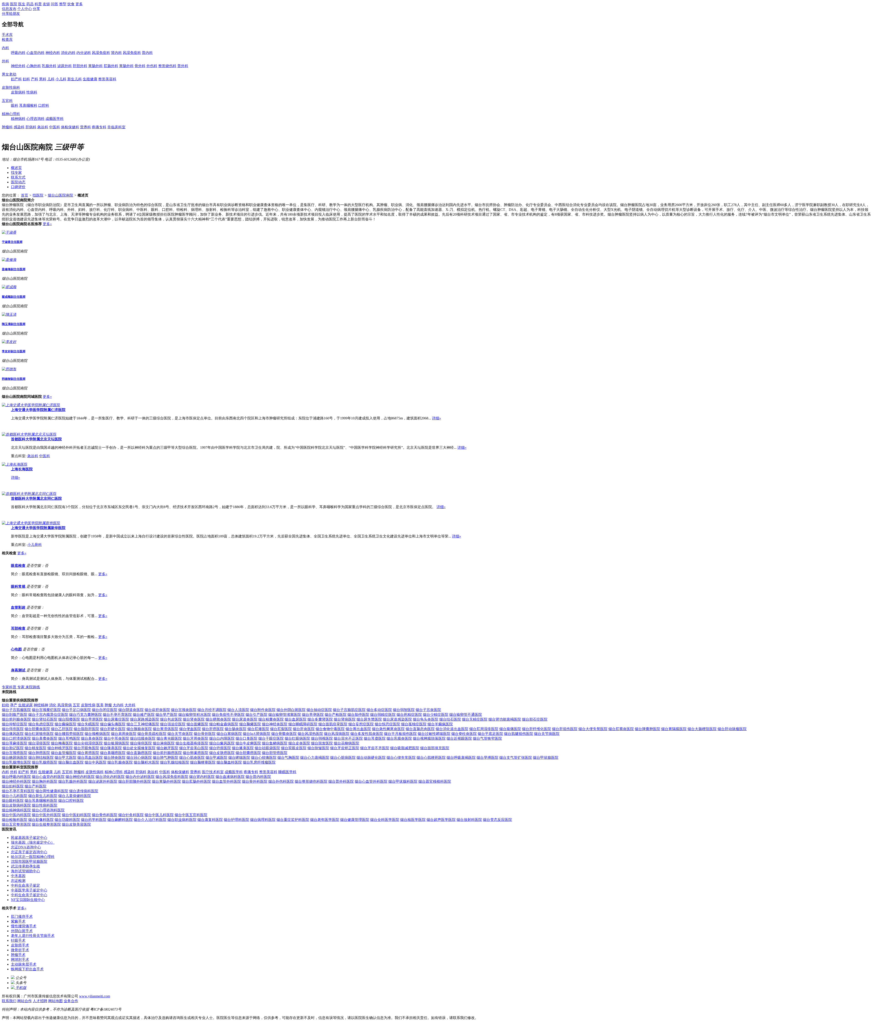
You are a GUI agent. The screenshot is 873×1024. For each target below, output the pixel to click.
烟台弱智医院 (404, 710)
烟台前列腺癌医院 (167, 753)
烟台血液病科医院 (230, 777)
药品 (30, 4)
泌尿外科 (64, 66)
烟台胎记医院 (13, 748)
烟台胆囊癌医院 (248, 753)
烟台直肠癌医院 (139, 753)
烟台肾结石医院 (44, 719)
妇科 (26, 79)
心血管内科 (35, 53)
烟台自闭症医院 (104, 710)
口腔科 (43, 105)
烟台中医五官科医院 (191, 815)
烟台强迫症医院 (173, 724)
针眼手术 (18, 940)
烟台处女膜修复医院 (139, 748)
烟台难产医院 (144, 714)
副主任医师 (13, 269)
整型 (62, 4)
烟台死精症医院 (409, 714)
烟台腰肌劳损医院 (69, 734)
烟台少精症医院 (435, 714)
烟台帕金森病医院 (223, 724)
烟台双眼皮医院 (293, 748)
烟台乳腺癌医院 (44, 762)
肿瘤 (108, 705)
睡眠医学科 (287, 772)
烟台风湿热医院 (310, 734)
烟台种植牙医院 (60, 748)
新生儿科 (74, 79)
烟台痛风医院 (13, 734)
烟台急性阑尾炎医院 (388, 729)
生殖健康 (90, 79)
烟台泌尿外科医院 (102, 781)
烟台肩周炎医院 (123, 734)
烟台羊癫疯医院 (440, 724)
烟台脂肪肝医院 (86, 729)
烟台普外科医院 (341, 781)
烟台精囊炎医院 (271, 719)
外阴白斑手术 (22, 931)
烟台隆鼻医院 (111, 748)
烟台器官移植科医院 (434, 781)
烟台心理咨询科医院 (48, 810)
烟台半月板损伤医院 (400, 734)
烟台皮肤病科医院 (16, 805)
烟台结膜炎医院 (143, 738)
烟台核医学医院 (413, 820)
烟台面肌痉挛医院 (332, 724)
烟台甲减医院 (216, 757)
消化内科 (68, 53)
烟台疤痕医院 (220, 748)
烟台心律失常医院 (401, 757)
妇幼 (5, 705)
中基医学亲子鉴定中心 (29, 890)
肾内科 (116, 53)
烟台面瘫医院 (197, 724)
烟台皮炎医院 (299, 743)
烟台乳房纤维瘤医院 (259, 762)
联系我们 (9, 1001)
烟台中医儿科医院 (159, 815)
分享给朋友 (11, 13)
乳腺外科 (49, 66)
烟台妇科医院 (13, 786)
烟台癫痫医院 (65, 724)
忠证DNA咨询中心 (26, 847)
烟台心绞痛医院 (263, 757)
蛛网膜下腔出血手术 (27, 969)
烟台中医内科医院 (16, 815)
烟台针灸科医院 (131, 815)
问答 (54, 4)
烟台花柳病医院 (346, 743)
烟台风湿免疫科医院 (172, 777)
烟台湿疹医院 (39, 743)
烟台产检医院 (335, 714)
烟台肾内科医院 (202, 777)
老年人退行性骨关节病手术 (33, 936)
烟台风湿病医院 (336, 734)
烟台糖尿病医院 (14, 757)
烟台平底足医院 (490, 734)
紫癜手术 (18, 921)
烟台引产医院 (256, 714)
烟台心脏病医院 (343, 757)
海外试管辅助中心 (25, 871)
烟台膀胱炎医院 (218, 719)
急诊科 (42, 127)
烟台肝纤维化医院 (536, 729)
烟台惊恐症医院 (387, 724)
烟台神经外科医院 (16, 781)
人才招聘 (40, 1001)
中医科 (54, 127)
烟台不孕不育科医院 (18, 791)
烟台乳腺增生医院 (16, 762)
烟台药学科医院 (93, 820)
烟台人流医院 (238, 710)
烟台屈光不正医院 (348, 738)
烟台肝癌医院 (213, 729)
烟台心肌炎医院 (192, 757)
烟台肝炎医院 (304, 729)
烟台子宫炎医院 (428, 710)
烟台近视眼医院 (459, 738)
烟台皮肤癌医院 (222, 753)
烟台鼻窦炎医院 (44, 738)
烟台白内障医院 (222, 738)
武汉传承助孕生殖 (25, 866)
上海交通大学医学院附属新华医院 (38, 528)
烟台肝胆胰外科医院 (134, 781)
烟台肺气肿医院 (165, 757)
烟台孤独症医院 (413, 724)
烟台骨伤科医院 (104, 815)
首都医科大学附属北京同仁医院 (36, 498)
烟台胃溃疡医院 (165, 729)
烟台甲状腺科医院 (402, 781)
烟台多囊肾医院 (320, 719)
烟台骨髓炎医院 (284, 734)
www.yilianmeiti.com (94, 996)
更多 (79, 4)
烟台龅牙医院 (167, 748)
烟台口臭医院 (246, 738)
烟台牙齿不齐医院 (374, 748)
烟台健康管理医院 (354, 820)
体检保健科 (70, 127)
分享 (36, 9)
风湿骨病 (64, 705)
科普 (38, 4)
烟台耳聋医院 (375, 738)
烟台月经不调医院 (211, 710)
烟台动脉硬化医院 (371, 757)
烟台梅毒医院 (62, 743)
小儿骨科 (34, 545)
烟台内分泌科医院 (140, 777)
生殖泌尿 (25, 705)
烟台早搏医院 (487, 757)
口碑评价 (18, 187)
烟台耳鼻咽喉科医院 (41, 800)
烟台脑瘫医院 (250, 724)
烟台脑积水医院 (146, 762)
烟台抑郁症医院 (14, 724)
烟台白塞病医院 (229, 734)
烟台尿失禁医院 (369, 719)
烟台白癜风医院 (222, 743)
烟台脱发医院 (322, 743)
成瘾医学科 (54, 119)
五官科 (7, 101)
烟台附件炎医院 (263, 710)
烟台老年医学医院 (324, 820)
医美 (100, 705)
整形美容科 (107, 79)
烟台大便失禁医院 (592, 729)
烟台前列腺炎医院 (16, 719)
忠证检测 (18, 881)
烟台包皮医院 (171, 719)
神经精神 (41, 705)
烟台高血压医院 (90, 757)
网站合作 (24, 1001)
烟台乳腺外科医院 (72, 781)
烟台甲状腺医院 (545, 757)
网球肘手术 (20, 959)
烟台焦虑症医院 (41, 724)
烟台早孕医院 (313, 714)
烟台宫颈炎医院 (183, 710)
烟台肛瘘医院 (258, 729)
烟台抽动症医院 (319, 710)
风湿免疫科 (101, 53)
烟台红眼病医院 (297, 738)
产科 (34, 79)
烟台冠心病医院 (139, 757)
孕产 (13, 705)
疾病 (5, 4)
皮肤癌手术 (20, 945)
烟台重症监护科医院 (292, 820)
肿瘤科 (7, 127)
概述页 (16, 168)
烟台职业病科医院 (181, 820)
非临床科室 (116, 127)
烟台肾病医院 (345, 719)
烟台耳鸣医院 (69, 738)
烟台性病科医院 (44, 805)
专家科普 (9, 687)
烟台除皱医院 (318, 748)
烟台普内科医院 (258, 777)
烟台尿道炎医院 (244, 719)
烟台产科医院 (35, 786)
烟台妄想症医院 (361, 724)
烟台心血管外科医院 (371, 781)
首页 (24, 195)
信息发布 (9, 9)
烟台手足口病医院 (76, 710)
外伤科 (151, 66)
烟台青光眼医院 (169, 738)
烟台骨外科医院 (254, 781)
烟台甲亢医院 (65, 757)
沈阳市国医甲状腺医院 (29, 861)
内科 (5, 48)
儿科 (51, 79)
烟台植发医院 (35, 748)
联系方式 (18, 177)
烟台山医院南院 (60, 195)
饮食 (71, 4)
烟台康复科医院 (210, 820)
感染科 (19, 127)
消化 (52, 705)
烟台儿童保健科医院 (74, 796)
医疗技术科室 (213, 772)
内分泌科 (83, 53)
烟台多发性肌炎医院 (366, 734)
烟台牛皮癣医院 (248, 743)
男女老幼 (9, 74)
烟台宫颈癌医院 (14, 753)
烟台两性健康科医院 (51, 791)
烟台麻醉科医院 (120, 820)
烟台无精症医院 (474, 719)
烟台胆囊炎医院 (37, 729)
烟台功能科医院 (67, 820)
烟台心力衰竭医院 (314, 757)
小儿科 (60, 79)
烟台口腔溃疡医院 (16, 738)
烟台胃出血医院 (358, 729)
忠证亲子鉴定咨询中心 (29, 852)
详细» (436, 418)
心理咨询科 (35, 119)
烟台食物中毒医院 (330, 729)
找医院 (38, 195)
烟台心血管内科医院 (48, 777)
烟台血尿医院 (295, 719)
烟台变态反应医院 (497, 820)
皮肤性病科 (11, 87)
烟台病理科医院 (263, 820)
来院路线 (32, 687)
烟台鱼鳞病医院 (274, 743)
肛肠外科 (111, 66)
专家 (21, 687)
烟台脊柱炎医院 (464, 734)
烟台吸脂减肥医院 (404, 748)
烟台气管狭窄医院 (487, 738)
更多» (47, 224)
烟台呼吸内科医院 (16, 777)
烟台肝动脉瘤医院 (732, 729)
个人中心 (24, 9)
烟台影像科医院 (41, 820)
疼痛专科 (99, 127)
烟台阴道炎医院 (131, 710)
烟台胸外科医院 (44, 781)
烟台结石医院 (450, 719)
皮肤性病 (88, 705)
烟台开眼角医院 (86, 748)
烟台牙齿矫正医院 (344, 748)
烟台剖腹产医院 (14, 714)
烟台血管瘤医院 (63, 753)
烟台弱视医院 (322, 738)
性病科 (31, 92)
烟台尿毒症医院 (116, 719)
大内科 (118, 705)
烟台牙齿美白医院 (193, 748)
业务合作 (71, 1001)
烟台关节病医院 (546, 734)
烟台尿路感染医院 (144, 719)
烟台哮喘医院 (239, 757)
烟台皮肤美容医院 (76, 824)
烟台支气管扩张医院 (515, 757)
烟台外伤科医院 (281, 781)
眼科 (14, 105)
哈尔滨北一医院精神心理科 (33, 857)
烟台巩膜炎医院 (399, 738)
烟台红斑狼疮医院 (39, 734)
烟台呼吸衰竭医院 (461, 757)
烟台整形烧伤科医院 (311, 781)
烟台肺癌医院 (39, 753)
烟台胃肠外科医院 (166, 781)
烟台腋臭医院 (243, 748)
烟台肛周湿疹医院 (483, 729)
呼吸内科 (18, 53)
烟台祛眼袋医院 (267, 748)
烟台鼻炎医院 (92, 738)
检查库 (7, 39)
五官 (76, 705)
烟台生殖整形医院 (46, 824)
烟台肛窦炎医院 (621, 729)
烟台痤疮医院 (141, 743)
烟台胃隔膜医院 (674, 729)
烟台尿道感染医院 (397, 719)
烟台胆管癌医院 (274, 753)
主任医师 (12, 242)
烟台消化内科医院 (110, 777)
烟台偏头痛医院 (112, 724)
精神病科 (18, 119)
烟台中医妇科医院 (76, 815)
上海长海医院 (22, 469)
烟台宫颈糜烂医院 (46, 710)
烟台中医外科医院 (46, 815)
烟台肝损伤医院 (564, 729)
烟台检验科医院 (14, 820)
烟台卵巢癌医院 (195, 753)
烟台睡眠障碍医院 (302, 724)
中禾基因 (18, 876)
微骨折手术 (20, 950)
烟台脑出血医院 (71, 762)
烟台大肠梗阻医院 (702, 729)
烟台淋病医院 (164, 743)
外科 (5, 61)
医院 (13, 4)
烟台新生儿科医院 (42, 796)
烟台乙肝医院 (62, 729)
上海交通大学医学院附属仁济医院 (38, 410)
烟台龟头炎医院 (425, 719)
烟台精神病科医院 (16, 810)
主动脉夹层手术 (23, 964)
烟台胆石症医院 (534, 719)
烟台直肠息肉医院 (420, 729)
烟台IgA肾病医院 (256, 734)
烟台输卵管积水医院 (194, 714)
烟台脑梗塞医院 (203, 762)
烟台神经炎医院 (274, 724)
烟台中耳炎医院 (116, 738)
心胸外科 (33, 66)
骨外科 (140, 66)
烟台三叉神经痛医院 (142, 724)
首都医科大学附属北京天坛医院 (36, 439)
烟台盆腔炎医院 (157, 710)
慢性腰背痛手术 (23, 926)
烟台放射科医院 (469, 820)
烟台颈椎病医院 (97, 734)
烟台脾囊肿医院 (647, 729)
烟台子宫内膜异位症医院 (48, 714)
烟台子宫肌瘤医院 (16, 710)
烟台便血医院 (190, 729)
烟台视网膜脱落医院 (429, 738)
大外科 (130, 705)
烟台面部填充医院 (434, 748)
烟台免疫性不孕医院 (228, 714)
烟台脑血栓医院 (229, 762)
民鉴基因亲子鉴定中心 (29, 838)
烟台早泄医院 (92, 719)
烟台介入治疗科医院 (150, 820)
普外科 (182, 66)
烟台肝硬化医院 (112, 729)
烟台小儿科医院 (14, 796)
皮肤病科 (18, 92)
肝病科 (30, 127)
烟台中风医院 (95, 762)
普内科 (147, 53)
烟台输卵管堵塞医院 (284, 714)
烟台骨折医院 (205, 734)
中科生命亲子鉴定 (25, 885)
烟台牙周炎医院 (195, 738)
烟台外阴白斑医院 (291, 710)
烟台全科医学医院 (384, 820)
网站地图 (55, 1001)
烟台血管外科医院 (226, 781)
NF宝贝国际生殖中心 (28, 900)
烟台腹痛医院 (510, 729)
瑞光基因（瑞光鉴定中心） (33, 842)
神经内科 (52, 53)
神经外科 (18, 66)
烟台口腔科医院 (71, 800)
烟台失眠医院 (88, 724)
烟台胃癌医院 (88, 753)
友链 (46, 4)
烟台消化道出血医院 (452, 729)
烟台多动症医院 (379, 710)
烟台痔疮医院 (13, 729)
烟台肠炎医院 (235, 729)
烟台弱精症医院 (383, 714)
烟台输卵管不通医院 (465, 714)
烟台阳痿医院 (69, 719)
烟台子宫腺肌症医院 (349, 710)
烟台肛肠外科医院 (196, 781)
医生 (21, 4)
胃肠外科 (95, 66)
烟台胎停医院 (358, 714)
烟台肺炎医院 (114, 757)
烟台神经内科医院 (80, 777)
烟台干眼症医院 (271, 738)
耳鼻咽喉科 (28, 105)
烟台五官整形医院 (16, 824)
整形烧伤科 (167, 66)
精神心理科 (11, 114)
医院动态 (18, 182)
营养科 (85, 127)
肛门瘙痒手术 (22, 916)
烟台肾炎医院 (194, 719)
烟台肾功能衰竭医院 (504, 719)
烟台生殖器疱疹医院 (192, 743)
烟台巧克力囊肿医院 (85, 714)
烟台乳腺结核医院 (174, 762)
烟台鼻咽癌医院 (112, 753)
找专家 (16, 172)
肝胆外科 (80, 66)
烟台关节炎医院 (180, 734)
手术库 (7, 35)
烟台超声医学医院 (441, 820)
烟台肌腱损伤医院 (518, 734)
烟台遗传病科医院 (83, 791)
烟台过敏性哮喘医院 (434, 734)
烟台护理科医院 (236, 820)
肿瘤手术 (18, 955)
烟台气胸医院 (288, 757)
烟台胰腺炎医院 (139, 729)
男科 (42, 79)
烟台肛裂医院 (281, 729)
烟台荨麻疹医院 (14, 743)
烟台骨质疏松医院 (151, 734)
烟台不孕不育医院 (117, 714)
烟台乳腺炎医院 (120, 762)
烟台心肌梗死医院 (431, 757)
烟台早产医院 (166, 714)
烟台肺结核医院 (41, 757)
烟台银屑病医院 (116, 743)
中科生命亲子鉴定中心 (29, 895)
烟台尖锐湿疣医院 (88, 743)
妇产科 (16, 79)
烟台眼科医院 (13, 800)
